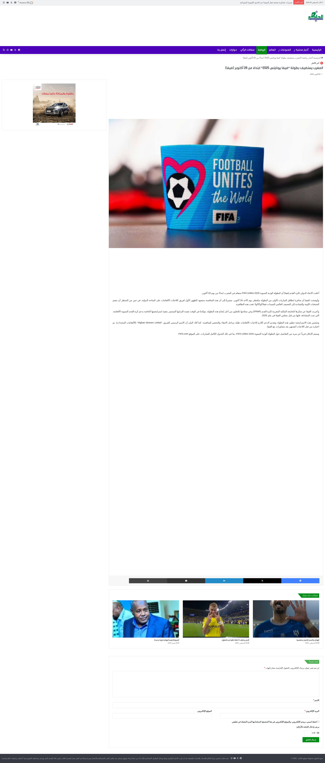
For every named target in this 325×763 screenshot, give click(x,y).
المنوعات (286, 49)
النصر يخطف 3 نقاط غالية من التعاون (235, 640)
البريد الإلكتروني (312, 711)
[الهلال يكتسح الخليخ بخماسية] (286, 619)
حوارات (233, 49)
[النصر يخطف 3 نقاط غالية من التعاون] (216, 619)
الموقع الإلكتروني (204, 711)
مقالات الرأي (247, 49)
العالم (272, 49)
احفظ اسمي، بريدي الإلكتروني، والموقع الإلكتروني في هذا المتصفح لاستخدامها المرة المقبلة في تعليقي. (274, 722)
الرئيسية (316, 49)
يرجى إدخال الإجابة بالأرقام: (307, 727)
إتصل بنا (221, 49)
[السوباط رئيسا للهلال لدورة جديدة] (146, 619)
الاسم (316, 700)
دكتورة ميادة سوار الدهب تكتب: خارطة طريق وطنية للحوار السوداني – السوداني (260, 2)
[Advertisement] (108, 26)
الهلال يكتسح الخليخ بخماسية (308, 640)
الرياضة (261, 49)
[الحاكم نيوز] (315, 16)
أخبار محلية (302, 49)
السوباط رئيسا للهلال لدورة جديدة (166, 640)
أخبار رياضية (307, 58)
